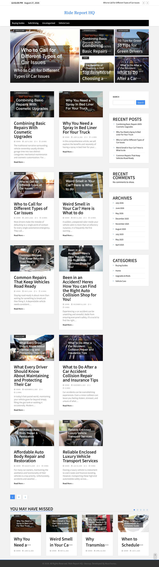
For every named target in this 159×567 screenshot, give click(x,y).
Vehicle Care (64, 23)
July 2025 (119, 234)
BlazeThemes (110, 563)
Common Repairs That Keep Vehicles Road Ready (31, 281)
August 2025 (121, 229)
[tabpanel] (26, 535)
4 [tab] (144, 509)
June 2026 (120, 208)
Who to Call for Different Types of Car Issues (121, 1)
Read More (18, 162)
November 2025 (122, 223)
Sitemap (87, 563)
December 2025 (122, 218)
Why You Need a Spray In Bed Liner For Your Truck (80, 127)
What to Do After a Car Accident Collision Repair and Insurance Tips (80, 373)
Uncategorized (48, 23)
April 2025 (120, 244)
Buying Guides (18, 23)
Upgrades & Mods (89, 30)
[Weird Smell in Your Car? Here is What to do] (44, 56)
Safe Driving (33, 23)
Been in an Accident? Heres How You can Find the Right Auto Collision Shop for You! (79, 288)
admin (18, 141)
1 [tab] (134, 509)
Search (116, 97)
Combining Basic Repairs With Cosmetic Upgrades (30, 129)
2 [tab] (137, 509)
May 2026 (119, 213)
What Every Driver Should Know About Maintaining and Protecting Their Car (31, 375)
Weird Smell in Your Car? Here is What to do (78, 208)
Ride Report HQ (79, 13)
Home (85, 58)
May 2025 (119, 239)
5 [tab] (147, 509)
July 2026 (119, 203)
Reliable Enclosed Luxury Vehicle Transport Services (80, 456)
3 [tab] (140, 509)
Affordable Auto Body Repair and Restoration (29, 456)
